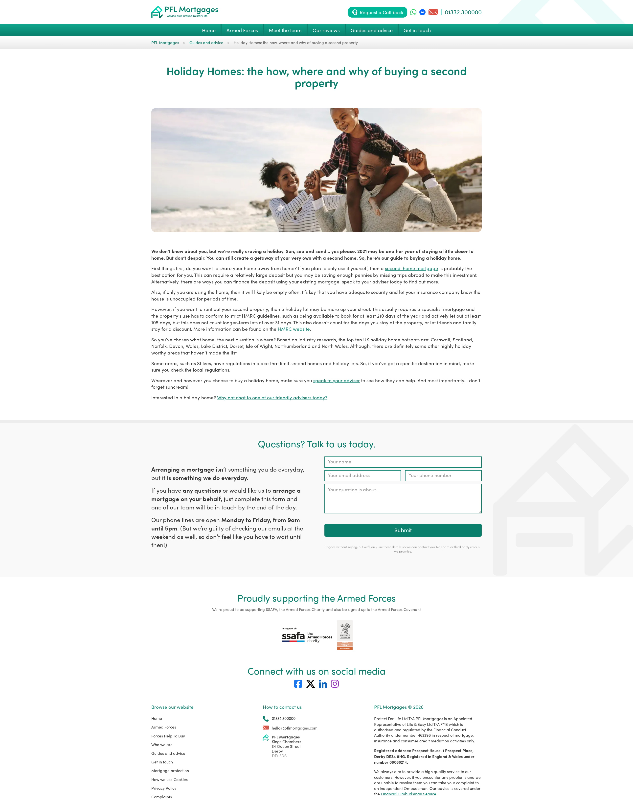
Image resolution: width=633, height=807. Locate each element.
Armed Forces (242, 30)
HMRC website (294, 329)
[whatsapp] (413, 12)
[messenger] (422, 12)
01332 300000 (463, 12)
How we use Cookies (169, 779)
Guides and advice (372, 30)
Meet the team (285, 30)
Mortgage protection (170, 770)
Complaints (161, 796)
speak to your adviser (336, 380)
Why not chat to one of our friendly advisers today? (272, 397)
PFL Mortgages (165, 42)
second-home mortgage (411, 268)
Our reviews (326, 30)
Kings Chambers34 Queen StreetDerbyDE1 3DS (286, 746)
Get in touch (417, 30)
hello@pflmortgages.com (294, 728)
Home (209, 30)
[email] (433, 12)
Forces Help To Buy (168, 735)
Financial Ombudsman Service (408, 793)
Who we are (162, 744)
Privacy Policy (163, 788)
